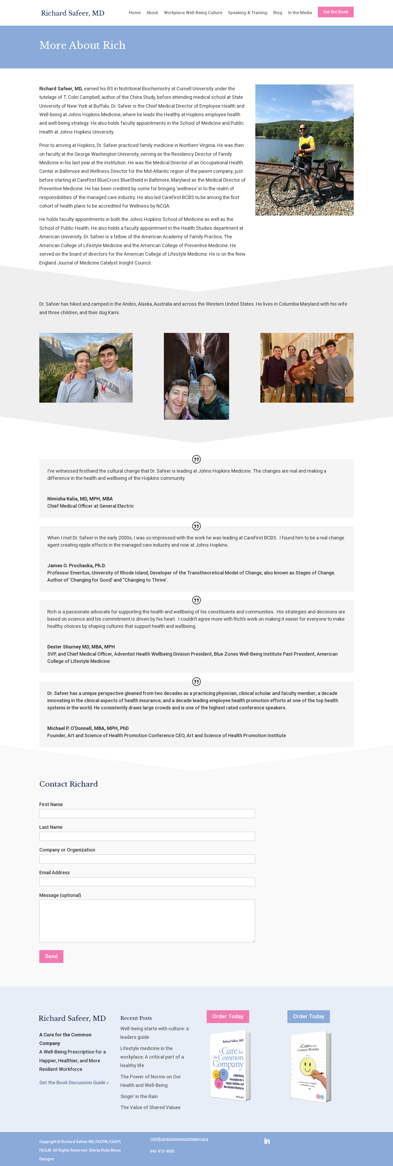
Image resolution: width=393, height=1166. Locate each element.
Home (135, 12)
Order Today (228, 1016)
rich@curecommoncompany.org (179, 1139)
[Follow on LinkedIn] (266, 1141)
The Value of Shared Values (150, 1107)
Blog (277, 12)
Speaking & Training (247, 12)
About (152, 12)
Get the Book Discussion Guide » (74, 1082)
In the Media (300, 12)
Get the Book (335, 11)
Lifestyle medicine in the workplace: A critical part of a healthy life (152, 1056)
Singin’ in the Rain (139, 1096)
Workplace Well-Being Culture (193, 12)
